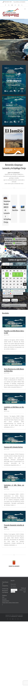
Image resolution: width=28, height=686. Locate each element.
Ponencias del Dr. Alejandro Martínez (13, 447)
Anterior (7, 264)
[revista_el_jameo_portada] (14, 127)
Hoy (11, 264)
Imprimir (14, 300)
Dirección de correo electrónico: (14, 586)
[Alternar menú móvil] (25, 9)
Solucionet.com (14, 616)
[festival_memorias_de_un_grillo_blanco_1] (14, 65)
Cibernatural (20, 616)
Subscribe (5, 300)
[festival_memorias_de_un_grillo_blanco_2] (14, 96)
